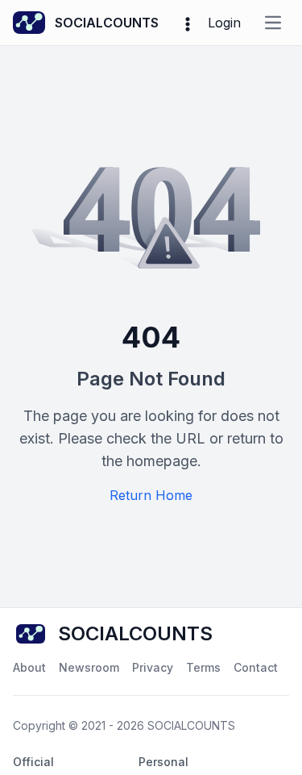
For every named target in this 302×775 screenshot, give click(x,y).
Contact (256, 667)
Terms (203, 667)
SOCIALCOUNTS (191, 725)
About (29, 667)
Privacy (152, 667)
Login (224, 23)
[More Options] (187, 22)
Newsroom (89, 667)
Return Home (151, 495)
